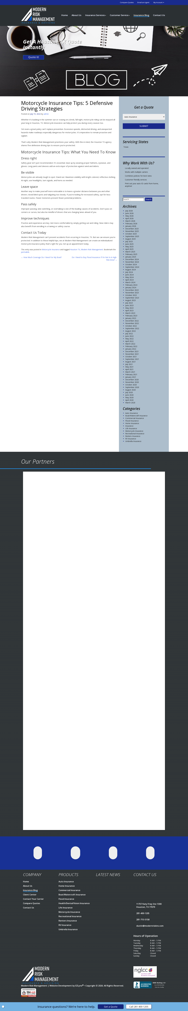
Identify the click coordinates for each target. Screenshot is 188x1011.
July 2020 (129, 392)
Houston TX (75, 249)
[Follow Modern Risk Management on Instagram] (150, 852)
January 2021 (130, 377)
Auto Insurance (131, 413)
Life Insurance (131, 428)
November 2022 (132, 323)
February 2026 (131, 223)
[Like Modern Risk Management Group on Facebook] (75, 852)
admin (46, 114)
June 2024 (129, 274)
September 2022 (132, 328)
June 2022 (129, 336)
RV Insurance (130, 438)
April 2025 (129, 249)
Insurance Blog (141, 15)
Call (138, 1006)
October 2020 (131, 384)
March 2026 (130, 221)
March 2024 (130, 282)
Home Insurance (132, 423)
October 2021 (131, 356)
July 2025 (129, 241)
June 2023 (129, 305)
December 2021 (132, 351)
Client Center (29, 894)
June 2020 (129, 395)
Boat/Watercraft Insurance (136, 415)
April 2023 (129, 310)
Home (64, 15)
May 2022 (129, 338)
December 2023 (132, 290)
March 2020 (130, 402)
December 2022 (132, 321)
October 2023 (131, 295)
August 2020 (130, 390)
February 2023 (131, 315)
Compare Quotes (127, 2)
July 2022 (129, 333)
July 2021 (129, 364)
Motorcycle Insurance (51, 249)
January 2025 (130, 257)
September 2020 (132, 387)
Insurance (129, 426)
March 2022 (130, 344)
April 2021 (129, 369)
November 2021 (132, 354)
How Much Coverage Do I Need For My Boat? (41, 257)
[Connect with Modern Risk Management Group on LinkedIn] (113, 852)
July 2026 (129, 211)
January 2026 (130, 226)
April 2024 (129, 280)
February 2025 (131, 254)
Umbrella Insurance (133, 441)
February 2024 (131, 285)
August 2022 (130, 331)
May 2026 (129, 216)
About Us (76, 15)
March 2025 (130, 251)
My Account (158, 2)
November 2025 (132, 231)
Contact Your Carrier (33, 899)
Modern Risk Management (92, 249)
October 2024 (131, 264)
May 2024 (129, 277)
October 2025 (131, 234)
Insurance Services (95, 15)
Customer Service (119, 15)
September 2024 (132, 267)
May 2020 (129, 397)
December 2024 (132, 259)
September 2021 (132, 359)
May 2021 (129, 367)
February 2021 (131, 374)
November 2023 (132, 292)
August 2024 (130, 269)
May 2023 (129, 308)
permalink (25, 252)
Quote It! (33, 57)
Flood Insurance (132, 421)
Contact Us (159, 15)
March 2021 (130, 372)
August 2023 (130, 300)
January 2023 (130, 318)
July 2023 (129, 303)
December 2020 (132, 379)
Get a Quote (110, 1006)
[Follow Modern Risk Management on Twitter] (38, 852)
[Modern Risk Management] (38, 15)
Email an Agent (143, 2)
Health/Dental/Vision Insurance (74, 903)
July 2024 (129, 272)
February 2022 (131, 346)
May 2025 (129, 246)
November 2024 (132, 262)
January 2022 (130, 349)
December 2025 (132, 228)
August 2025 (130, 239)
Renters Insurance (132, 436)
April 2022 (129, 341)
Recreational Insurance (134, 433)
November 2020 (132, 382)
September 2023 (132, 297)
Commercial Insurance (134, 418)
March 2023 (130, 313)
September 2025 (132, 236)
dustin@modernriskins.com (149, 925)
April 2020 (129, 400)
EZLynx (78, 985)
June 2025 (129, 244)
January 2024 (130, 287)
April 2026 (129, 218)
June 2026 (129, 213)
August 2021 (130, 361)
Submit (144, 126)
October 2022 (131, 326)
